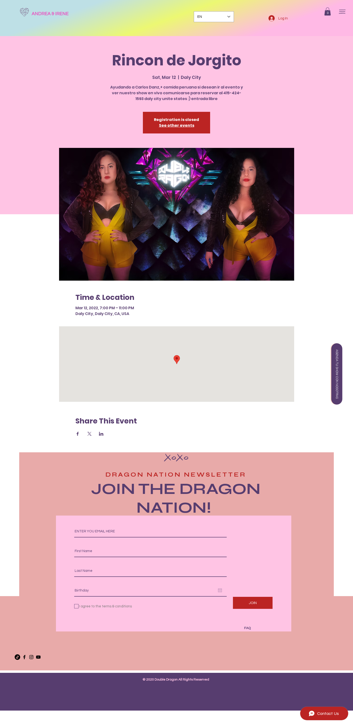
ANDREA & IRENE (50, 13)
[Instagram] (31, 657)
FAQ (247, 628)
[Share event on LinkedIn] (101, 434)
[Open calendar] (220, 590)
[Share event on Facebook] (77, 434)
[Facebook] (24, 657)
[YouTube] (38, 657)
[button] (327, 11)
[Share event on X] (89, 434)
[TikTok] (17, 657)
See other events (176, 125)
